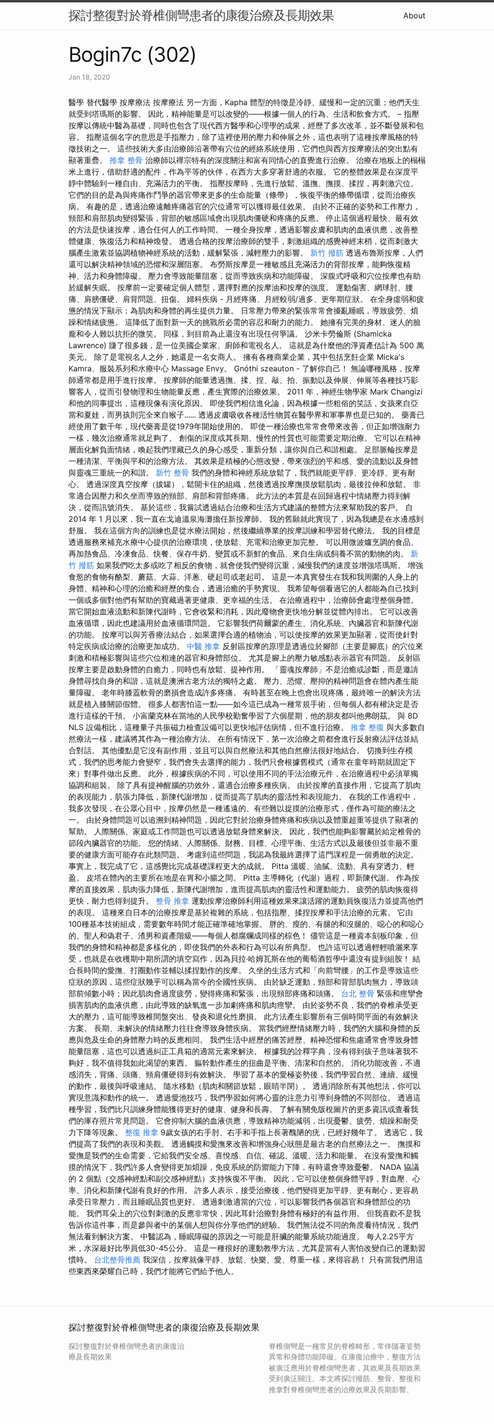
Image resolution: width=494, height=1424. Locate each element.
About (414, 15)
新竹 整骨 (172, 472)
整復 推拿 (141, 1132)
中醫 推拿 (203, 646)
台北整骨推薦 (117, 1259)
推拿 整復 (367, 727)
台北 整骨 (357, 993)
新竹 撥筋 (326, 253)
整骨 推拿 (172, 901)
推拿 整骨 (126, 160)
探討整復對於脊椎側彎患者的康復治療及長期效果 (201, 15)
